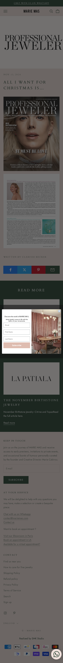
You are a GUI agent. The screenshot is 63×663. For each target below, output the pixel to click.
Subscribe (17, 345)
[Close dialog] (59, 311)
